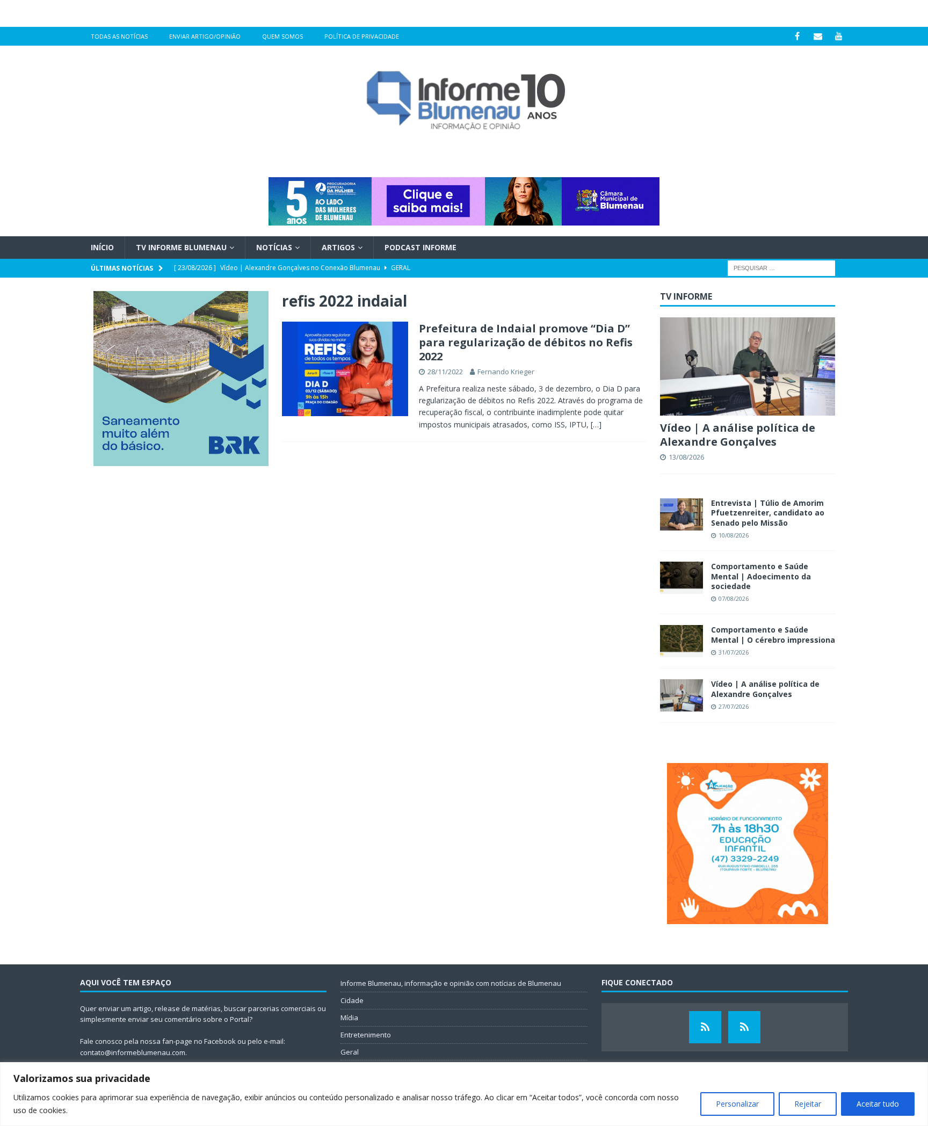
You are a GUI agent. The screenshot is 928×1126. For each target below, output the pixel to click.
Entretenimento (365, 1035)
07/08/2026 (734, 598)
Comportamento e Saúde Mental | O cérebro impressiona (773, 634)
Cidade (352, 1000)
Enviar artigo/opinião (205, 36)
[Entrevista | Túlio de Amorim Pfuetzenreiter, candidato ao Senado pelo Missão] (681, 514)
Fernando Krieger (505, 371)
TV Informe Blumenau (181, 247)
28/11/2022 (445, 371)
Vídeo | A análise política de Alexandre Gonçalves (737, 434)
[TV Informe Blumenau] (705, 1027)
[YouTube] (839, 36)
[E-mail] (818, 36)
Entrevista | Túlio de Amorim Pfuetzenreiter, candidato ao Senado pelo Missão (767, 512)
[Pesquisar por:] (781, 268)
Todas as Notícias (119, 36)
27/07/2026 (734, 706)
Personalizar (737, 1104)
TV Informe (686, 296)
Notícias (274, 247)
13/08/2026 (686, 457)
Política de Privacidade (361, 36)
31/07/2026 (734, 652)
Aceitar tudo (878, 1104)
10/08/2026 (734, 535)
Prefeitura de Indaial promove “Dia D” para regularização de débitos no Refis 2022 (526, 342)
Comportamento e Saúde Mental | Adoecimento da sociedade (761, 576)
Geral (349, 1052)
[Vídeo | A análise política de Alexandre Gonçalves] (747, 366)
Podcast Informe (420, 247)
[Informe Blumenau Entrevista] (744, 1027)
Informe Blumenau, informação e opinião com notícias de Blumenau (450, 983)
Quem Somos (282, 36)
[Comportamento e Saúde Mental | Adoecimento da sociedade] (681, 578)
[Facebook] (797, 36)
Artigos (338, 247)
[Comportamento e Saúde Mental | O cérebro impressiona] (681, 641)
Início (102, 247)
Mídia (349, 1017)
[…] (596, 424)
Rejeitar (807, 1104)
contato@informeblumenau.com (132, 1052)
